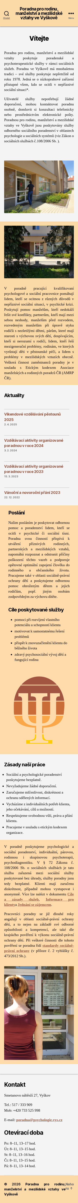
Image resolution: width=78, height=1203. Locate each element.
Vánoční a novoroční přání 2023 (32, 492)
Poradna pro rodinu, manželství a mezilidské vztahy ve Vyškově (39, 13)
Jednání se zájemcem (34, 904)
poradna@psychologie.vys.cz (39, 1120)
